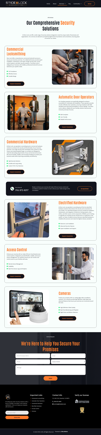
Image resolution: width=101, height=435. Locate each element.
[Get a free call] (12, 189)
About (54, 3)
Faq (69, 3)
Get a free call (18, 187)
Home (48, 3)
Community (76, 3)
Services (61, 3)
